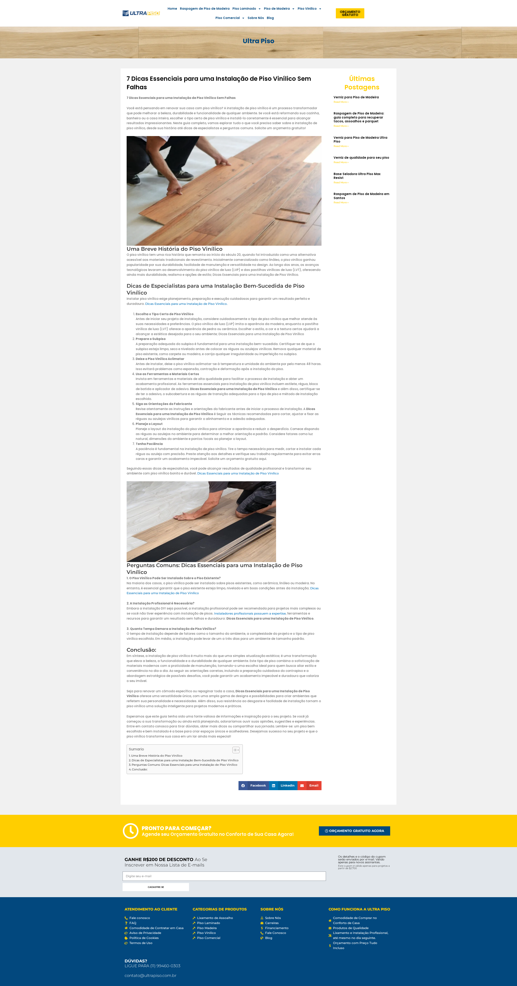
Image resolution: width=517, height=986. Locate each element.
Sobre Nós (256, 18)
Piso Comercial (227, 18)
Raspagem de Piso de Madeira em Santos (361, 196)
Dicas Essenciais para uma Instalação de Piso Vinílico (238, 473)
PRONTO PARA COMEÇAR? (176, 837)
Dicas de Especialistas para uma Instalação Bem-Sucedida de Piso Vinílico (185, 760)
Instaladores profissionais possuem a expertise (250, 613)
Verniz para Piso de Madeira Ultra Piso (360, 139)
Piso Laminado (244, 8)
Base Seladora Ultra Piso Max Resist (357, 176)
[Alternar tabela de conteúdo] (234, 750)
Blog (270, 18)
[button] (254, 785)
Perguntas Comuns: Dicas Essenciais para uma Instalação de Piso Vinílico (184, 764)
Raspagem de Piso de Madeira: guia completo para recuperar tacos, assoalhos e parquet (359, 117)
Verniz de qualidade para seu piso (361, 157)
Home (172, 8)
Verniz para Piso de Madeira (356, 97)
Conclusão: (139, 769)
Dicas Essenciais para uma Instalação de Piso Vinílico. (186, 304)
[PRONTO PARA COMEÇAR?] (131, 841)
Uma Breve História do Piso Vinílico (156, 755)
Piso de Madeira (277, 8)
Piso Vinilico (307, 8)
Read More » (341, 101)
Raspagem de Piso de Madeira (205, 8)
